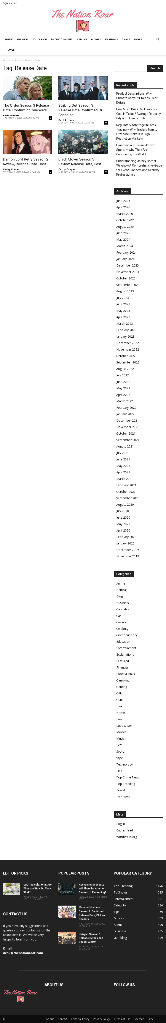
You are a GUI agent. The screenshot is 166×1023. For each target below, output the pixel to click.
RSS (150, 1019)
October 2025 (126, 220)
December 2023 (127, 265)
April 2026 (123, 207)
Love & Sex (124, 726)
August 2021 (125, 446)
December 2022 (127, 343)
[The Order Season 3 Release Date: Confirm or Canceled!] (27, 88)
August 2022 (125, 369)
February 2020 (126, 537)
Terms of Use (122, 1019)
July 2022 (122, 375)
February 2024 (126, 252)
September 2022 (127, 362)
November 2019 (127, 556)
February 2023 (126, 330)
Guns (119, 700)
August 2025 (125, 227)
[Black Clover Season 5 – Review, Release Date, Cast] (83, 142)
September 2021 (127, 440)
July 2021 (122, 453)
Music (120, 738)
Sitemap (139, 1019)
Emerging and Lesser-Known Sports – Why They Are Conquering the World (135, 149)
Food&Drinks (125, 674)
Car (118, 616)
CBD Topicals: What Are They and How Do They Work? (38, 888)
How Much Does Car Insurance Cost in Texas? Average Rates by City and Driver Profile (138, 114)
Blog (119, 596)
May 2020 (123, 524)
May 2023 (123, 311)
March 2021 (124, 479)
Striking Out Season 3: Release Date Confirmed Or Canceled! (80, 110)
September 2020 (127, 498)
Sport (138, 39)
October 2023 (126, 278)
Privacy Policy (101, 1019)
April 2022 (123, 395)
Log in (120, 824)
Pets (119, 745)
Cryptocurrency (126, 635)
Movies (96, 39)
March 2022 (124, 401)
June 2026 (123, 201)
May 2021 (123, 466)
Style (119, 758)
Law (119, 719)
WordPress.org (126, 837)
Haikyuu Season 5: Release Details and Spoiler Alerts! (91, 938)
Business (22, 39)
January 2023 (125, 336)
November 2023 (127, 272)
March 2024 (124, 246)
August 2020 (125, 504)
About (50, 1019)
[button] (158, 39)
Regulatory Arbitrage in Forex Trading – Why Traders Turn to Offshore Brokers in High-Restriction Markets (136, 131)
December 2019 (127, 550)
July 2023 (122, 298)
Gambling (122, 680)
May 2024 (123, 239)
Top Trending (125, 784)
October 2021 (126, 433)
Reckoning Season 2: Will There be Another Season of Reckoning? (92, 888)
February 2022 (126, 407)
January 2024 (125, 259)
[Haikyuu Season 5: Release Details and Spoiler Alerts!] (67, 938)
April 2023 (123, 317)
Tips (119, 771)
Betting (121, 590)
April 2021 (123, 472)
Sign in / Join (10, 3)
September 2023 (127, 285)
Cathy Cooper (11, 169)
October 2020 (126, 492)
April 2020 (123, 530)
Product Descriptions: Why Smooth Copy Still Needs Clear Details (137, 98)
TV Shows (111, 39)
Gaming (82, 39)
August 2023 (125, 291)
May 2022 (123, 388)
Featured (122, 661)
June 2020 (123, 517)
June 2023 (123, 304)
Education (39, 39)
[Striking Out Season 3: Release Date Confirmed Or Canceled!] (83, 88)
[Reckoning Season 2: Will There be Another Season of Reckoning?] (67, 889)
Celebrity (122, 629)
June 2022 (123, 382)
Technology (124, 764)
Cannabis (122, 609)
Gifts (119, 693)
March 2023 (124, 323)
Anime (126, 39)
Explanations (125, 654)
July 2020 (122, 511)
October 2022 (126, 356)
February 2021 (126, 485)
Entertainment (62, 39)
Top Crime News (128, 777)
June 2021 (123, 459)
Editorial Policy (80, 1019)
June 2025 (123, 233)
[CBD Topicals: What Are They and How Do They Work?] (11, 889)
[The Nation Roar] (83, 20)
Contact (62, 1019)
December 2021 (127, 420)
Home (9, 39)
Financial (122, 667)
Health (120, 706)
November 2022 (127, 349)
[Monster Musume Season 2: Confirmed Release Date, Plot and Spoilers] (67, 912)
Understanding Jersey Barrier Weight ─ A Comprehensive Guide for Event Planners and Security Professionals (139, 167)
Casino (121, 622)
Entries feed (124, 830)
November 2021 (127, 427)
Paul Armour (11, 115)
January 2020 (125, 543)
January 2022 (125, 414)
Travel (9, 49)
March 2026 (124, 214)
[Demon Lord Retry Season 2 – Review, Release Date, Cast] (27, 142)
